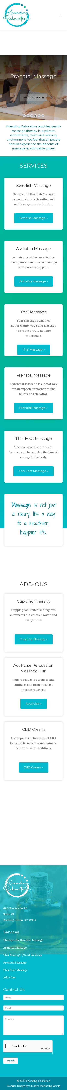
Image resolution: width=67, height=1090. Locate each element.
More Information (33, 97)
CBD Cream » (33, 767)
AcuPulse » (34, 703)
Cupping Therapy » (33, 639)
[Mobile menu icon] (60, 15)
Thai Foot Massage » (33, 471)
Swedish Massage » (33, 218)
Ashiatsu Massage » (33, 281)
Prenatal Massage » (33, 408)
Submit (11, 1060)
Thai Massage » (33, 349)
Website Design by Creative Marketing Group (33, 1085)
